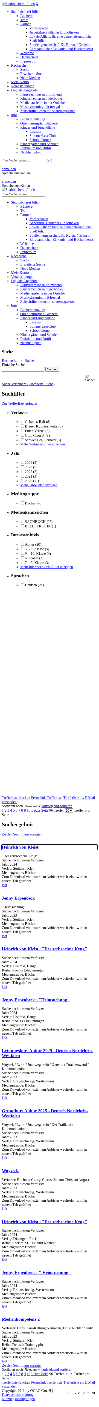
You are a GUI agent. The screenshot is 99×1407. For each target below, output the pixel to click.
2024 (28, 462)
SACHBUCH (35, 522)
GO (49, 160)
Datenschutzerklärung (18, 1395)
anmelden (9, 169)
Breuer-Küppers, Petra (41, 426)
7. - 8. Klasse (34, 563)
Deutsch (31, 585)
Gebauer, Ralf (35, 422)
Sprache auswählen (16, 173)
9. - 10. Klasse (35, 553)
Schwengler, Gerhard (40, 440)
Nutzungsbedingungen (18, 1399)
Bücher (30, 503)
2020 (28, 481)
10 (28, 810)
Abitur (29, 544)
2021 (28, 476)
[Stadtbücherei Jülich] (18, 4)
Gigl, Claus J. (35, 435)
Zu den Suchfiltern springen (22, 834)
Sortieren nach (12, 806)
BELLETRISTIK (38, 526)
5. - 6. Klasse (35, 549)
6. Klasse (32, 558)
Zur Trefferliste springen (19, 403)
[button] (91, 378)
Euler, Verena (34, 431)
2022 (28, 472)
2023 (28, 467)
